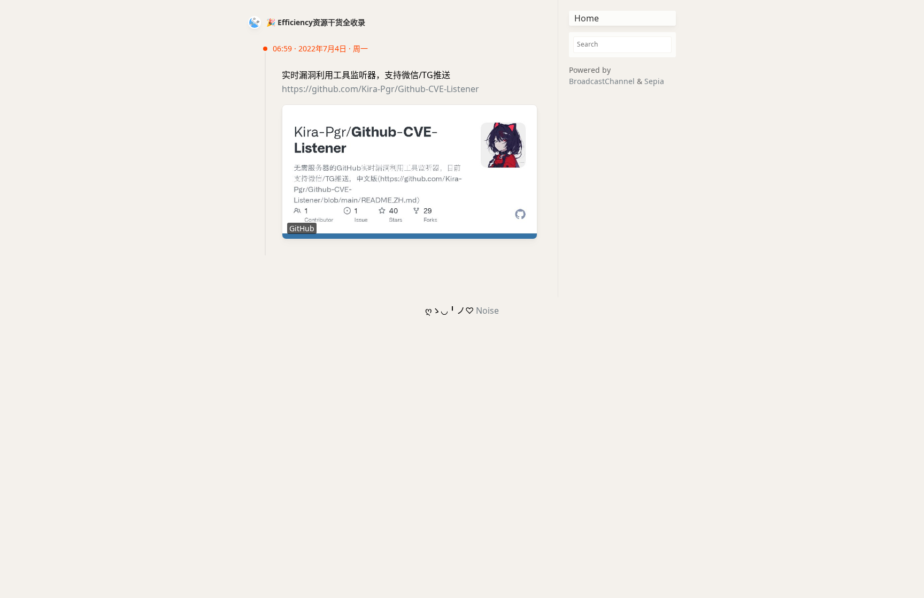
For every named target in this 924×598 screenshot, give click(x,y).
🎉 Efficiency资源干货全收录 (315, 22)
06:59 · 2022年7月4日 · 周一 (320, 48)
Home (586, 18)
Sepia (654, 81)
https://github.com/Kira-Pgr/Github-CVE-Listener (380, 89)
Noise (487, 310)
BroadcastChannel (603, 81)
